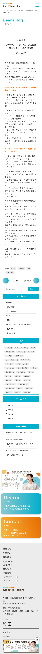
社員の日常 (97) (23, 384)
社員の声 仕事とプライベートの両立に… (20, 445)
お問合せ (6, 632)
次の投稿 (28, 280)
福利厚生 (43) (10, 388)
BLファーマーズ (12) (21, 348)
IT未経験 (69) (10, 352)
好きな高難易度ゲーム (15, 455)
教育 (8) (31, 372)
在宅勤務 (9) (21, 372)
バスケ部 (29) (10, 368)
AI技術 (9, 302)
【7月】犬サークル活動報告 (17, 450)
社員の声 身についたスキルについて (20, 433)
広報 (8, 315)
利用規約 (6, 636)
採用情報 (7, 573)
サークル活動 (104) (12, 360)
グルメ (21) (21, 352)
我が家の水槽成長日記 (15, 439)
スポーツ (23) (25, 360)
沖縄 (28, 268)
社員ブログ (10, 11)
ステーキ (21, 268)
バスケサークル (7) (22, 364)
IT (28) (33, 348)
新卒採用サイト (9, 577)
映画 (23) (18, 376)
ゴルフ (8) (9, 356)
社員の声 (10, 329)
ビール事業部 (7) (23, 368)
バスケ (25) (9, 364)
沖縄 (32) (18, 380)
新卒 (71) (9, 376)
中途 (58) (34, 368)
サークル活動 (12, 311)
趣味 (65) (29, 388)
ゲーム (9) (31, 352)
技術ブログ (8, 564)
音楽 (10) (27, 392)
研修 (8, 320)
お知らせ (7, 568)
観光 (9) (20, 388)
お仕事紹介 (11, 307)
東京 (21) (9, 380)
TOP (4, 11)
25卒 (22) (9, 348)
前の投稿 (14, 280)
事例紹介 (7, 557)
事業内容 (7, 548)
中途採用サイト (9, 580)
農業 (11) (9, 392)
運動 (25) (18, 392)
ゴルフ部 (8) (19, 356)
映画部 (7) (27, 376)
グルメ (13, 268)
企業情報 (7, 552)
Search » (33, 289)
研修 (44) (27, 380)
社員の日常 (21, 40)
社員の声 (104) (10, 384)
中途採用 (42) (10, 372)
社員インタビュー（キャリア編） (19, 324)
